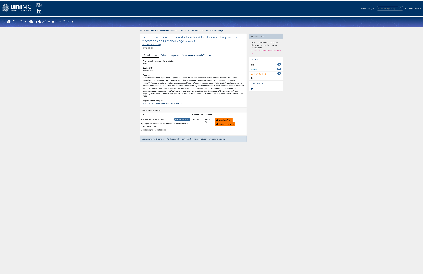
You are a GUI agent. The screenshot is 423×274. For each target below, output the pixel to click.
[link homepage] (17, 8)
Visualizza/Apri (224, 120)
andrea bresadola (151, 44)
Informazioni (258, 36)
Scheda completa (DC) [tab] (193, 55)
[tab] (210, 55)
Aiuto (411, 8)
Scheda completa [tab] (170, 55)
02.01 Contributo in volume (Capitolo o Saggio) (204, 30)
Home (363, 8)
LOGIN (418, 8)
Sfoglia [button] (371, 8)
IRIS (141, 30)
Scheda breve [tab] (150, 55)
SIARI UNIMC (151, 30)
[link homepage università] (39, 8)
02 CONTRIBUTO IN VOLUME (171, 30)
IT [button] (405, 8)
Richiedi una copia (226, 124)
